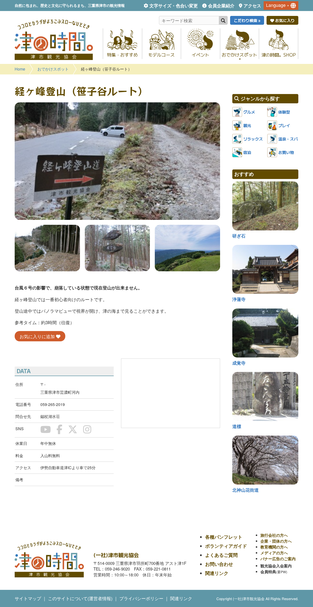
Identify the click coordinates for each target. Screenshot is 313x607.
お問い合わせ (219, 564)
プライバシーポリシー (141, 598)
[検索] (223, 20)
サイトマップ (28, 598)
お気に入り (284, 20)
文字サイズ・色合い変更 (173, 5)
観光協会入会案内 (276, 566)
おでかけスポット (239, 54)
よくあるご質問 (221, 555)
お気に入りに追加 (38, 336)
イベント (200, 54)
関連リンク (216, 573)
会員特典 (268, 571)
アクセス (252, 5)
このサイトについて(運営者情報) (80, 598)
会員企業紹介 (221, 5)
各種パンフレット (223, 537)
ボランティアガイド (226, 546)
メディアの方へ (274, 553)
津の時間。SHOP (278, 54)
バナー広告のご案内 (278, 558)
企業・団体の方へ (276, 541)
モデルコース (161, 54)
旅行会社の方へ (274, 535)
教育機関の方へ (274, 547)
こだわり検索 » (247, 20)
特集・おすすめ (122, 54)
